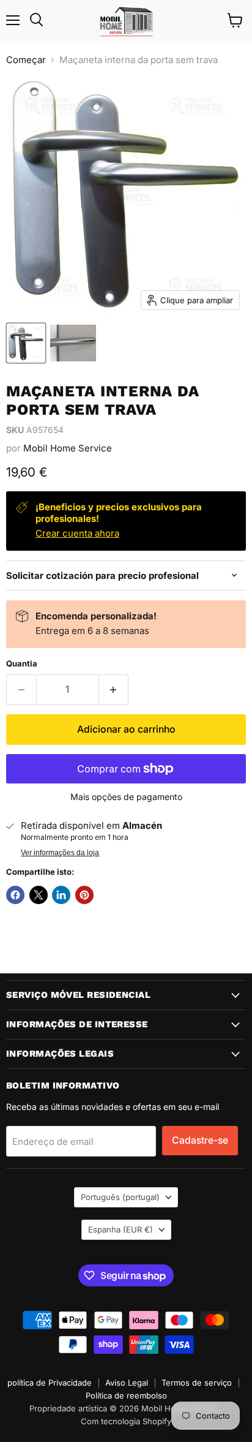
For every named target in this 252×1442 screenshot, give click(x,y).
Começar (26, 60)
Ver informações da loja (60, 852)
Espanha (120, 1229)
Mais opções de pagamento (126, 797)
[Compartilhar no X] (38, 895)
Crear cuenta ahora (77, 533)
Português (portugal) (120, 1197)
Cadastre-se (200, 1140)
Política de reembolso (126, 1395)
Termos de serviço (196, 1382)
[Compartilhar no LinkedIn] (61, 895)
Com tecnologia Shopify (126, 1421)
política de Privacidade (49, 1382)
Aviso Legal (126, 1382)
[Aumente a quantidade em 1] (114, 689)
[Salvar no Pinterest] (84, 895)
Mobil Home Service (67, 448)
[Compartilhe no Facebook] (15, 895)
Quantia (21, 663)
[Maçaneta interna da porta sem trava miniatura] (26, 343)
